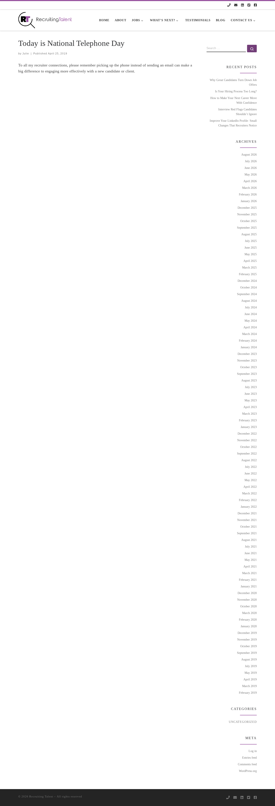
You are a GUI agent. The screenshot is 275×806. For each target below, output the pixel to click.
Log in (253, 751)
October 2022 (248, 447)
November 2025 (247, 214)
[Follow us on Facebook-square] (255, 5)
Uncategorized (243, 721)
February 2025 (248, 274)
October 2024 (248, 287)
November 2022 (247, 440)
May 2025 (250, 254)
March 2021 (249, 573)
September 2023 (247, 373)
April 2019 (250, 679)
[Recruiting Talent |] (45, 19)
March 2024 (249, 334)
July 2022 (251, 466)
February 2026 (248, 194)
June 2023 (250, 393)
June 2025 (250, 247)
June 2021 (250, 553)
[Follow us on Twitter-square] (249, 5)
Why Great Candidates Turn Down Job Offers (233, 82)
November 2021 (247, 520)
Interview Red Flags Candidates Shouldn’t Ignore (237, 112)
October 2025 (248, 221)
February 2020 (248, 619)
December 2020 (247, 593)
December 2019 (247, 633)
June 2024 (250, 314)
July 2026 (251, 161)
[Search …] (252, 48)
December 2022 (247, 433)
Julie (25, 53)
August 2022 (249, 460)
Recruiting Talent (41, 796)
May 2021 (250, 559)
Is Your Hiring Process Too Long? (236, 91)
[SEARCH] (226, 48)
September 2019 (247, 652)
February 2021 (248, 579)
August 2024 (249, 300)
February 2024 (248, 340)
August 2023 (249, 380)
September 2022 (247, 453)
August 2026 (249, 154)
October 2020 (248, 606)
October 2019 (248, 646)
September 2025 (247, 227)
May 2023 (250, 400)
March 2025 (249, 267)
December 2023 (247, 354)
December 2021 (247, 513)
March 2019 (249, 686)
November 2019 (247, 639)
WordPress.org (248, 771)
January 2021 (249, 586)
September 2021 (247, 533)
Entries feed (249, 757)
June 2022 (250, 473)
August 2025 (249, 234)
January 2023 (249, 427)
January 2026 (249, 201)
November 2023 (247, 360)
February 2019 (248, 692)
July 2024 (251, 307)
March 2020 (249, 613)
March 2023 (249, 413)
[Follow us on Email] (235, 5)
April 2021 (250, 566)
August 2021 (249, 540)
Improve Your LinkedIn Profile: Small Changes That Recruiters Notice (233, 123)
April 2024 (250, 327)
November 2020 (247, 599)
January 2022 (249, 506)
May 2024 (250, 320)
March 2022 (249, 493)
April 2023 (250, 407)
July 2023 (251, 387)
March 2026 (249, 187)
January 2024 (249, 347)
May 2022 (250, 480)
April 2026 (250, 181)
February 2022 (248, 500)
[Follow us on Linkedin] (242, 5)
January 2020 (249, 626)
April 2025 (250, 261)
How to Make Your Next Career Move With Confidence (233, 100)
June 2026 (250, 168)
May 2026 (250, 174)
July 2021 (251, 546)
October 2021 (248, 526)
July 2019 (251, 666)
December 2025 (247, 207)
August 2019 (249, 659)
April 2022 (250, 486)
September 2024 (247, 294)
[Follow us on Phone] (229, 5)
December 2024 (247, 280)
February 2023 (248, 420)
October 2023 (248, 367)
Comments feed (247, 764)
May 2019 (250, 672)
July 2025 (251, 241)
